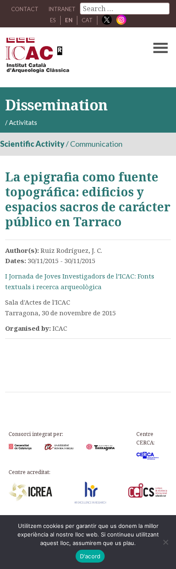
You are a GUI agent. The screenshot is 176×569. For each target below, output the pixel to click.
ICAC (70, 57)
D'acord (90, 556)
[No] (165, 542)
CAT (87, 20)
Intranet (62, 9)
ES (53, 20)
